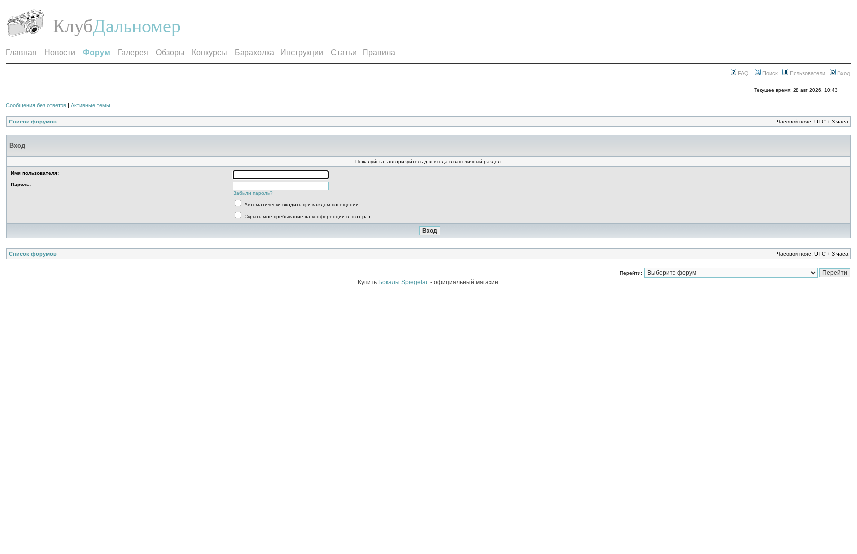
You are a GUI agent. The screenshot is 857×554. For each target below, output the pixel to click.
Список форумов (33, 121)
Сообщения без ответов (36, 105)
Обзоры (170, 52)
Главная (21, 52)
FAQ (742, 73)
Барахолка (254, 52)
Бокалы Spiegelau (404, 282)
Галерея (133, 52)
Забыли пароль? (253, 193)
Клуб (73, 25)
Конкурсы (209, 52)
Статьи (344, 52)
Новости (59, 52)
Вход (843, 73)
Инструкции (301, 52)
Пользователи (806, 73)
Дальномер (137, 25)
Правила (379, 52)
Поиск (769, 73)
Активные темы (90, 105)
